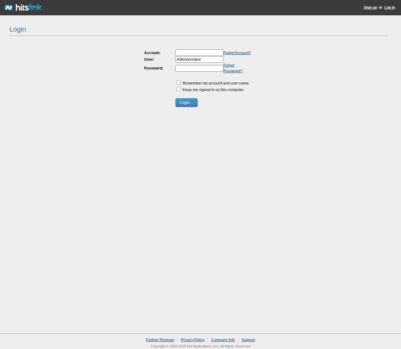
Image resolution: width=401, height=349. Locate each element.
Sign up (370, 7)
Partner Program (160, 340)
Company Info (223, 340)
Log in (389, 7)
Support (248, 340)
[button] (186, 102)
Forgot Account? (237, 53)
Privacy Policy (193, 340)
